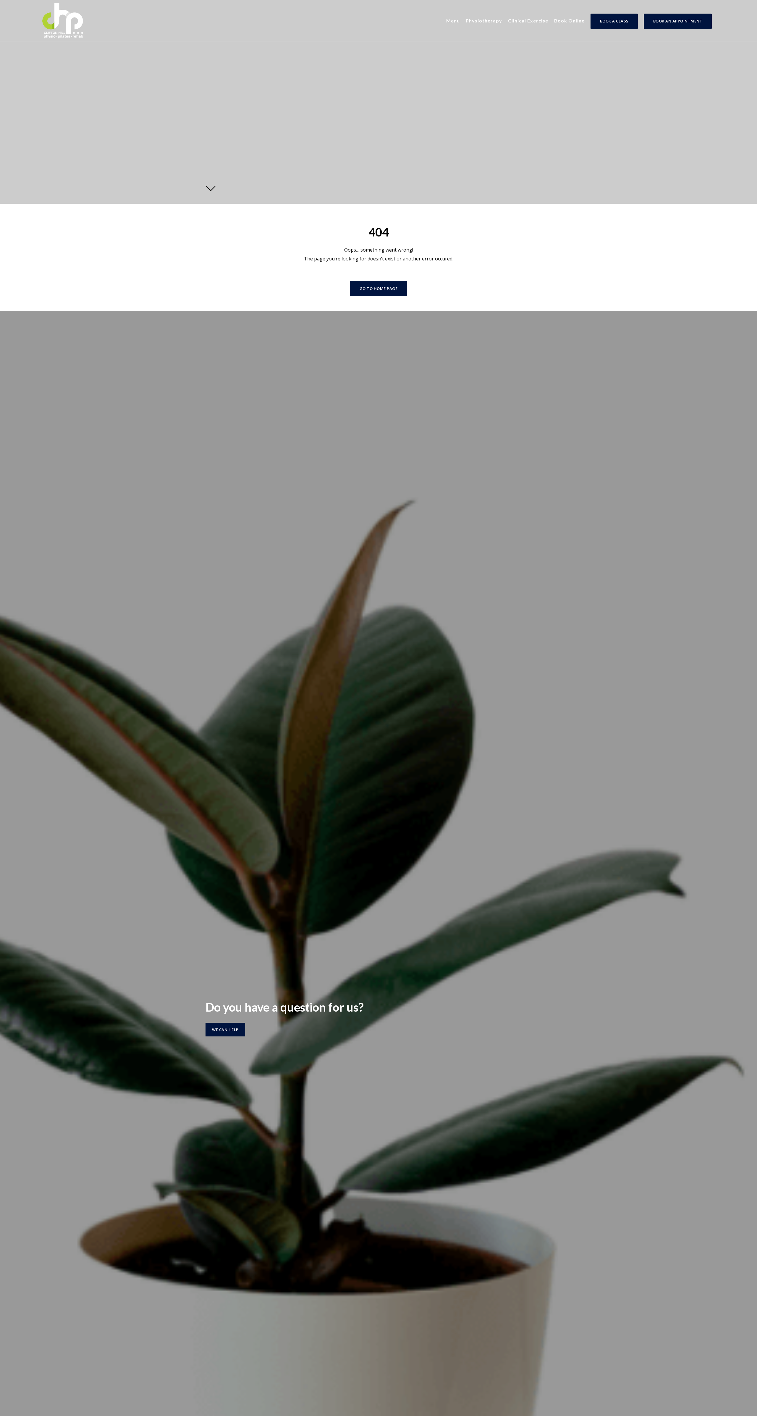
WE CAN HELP (225, 1029)
